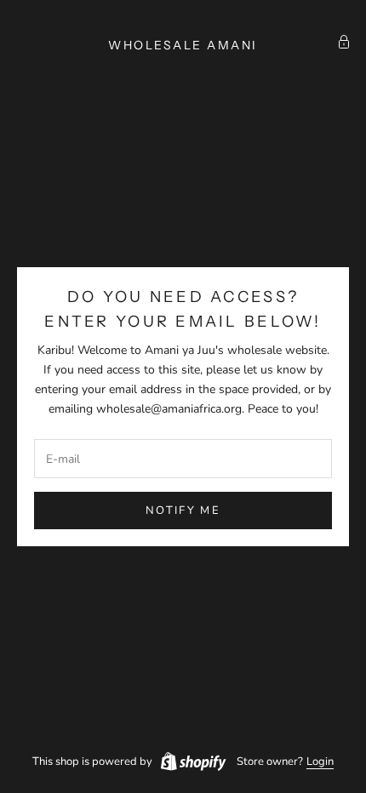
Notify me (183, 510)
